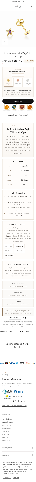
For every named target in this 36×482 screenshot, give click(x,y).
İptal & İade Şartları (15, 317)
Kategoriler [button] (6, 414)
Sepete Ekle (18, 101)
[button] (3, 6)
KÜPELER (5, 437)
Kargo (24, 318)
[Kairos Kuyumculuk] (5, 374)
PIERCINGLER (6, 428)
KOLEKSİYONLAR (7, 422)
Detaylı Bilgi (14, 473)
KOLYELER (5, 434)
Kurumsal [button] (5, 455)
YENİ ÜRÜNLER (7, 419)
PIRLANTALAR (6, 425)
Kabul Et (16, 477)
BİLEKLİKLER (6, 440)
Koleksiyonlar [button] (7, 448)
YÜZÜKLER (5, 431)
